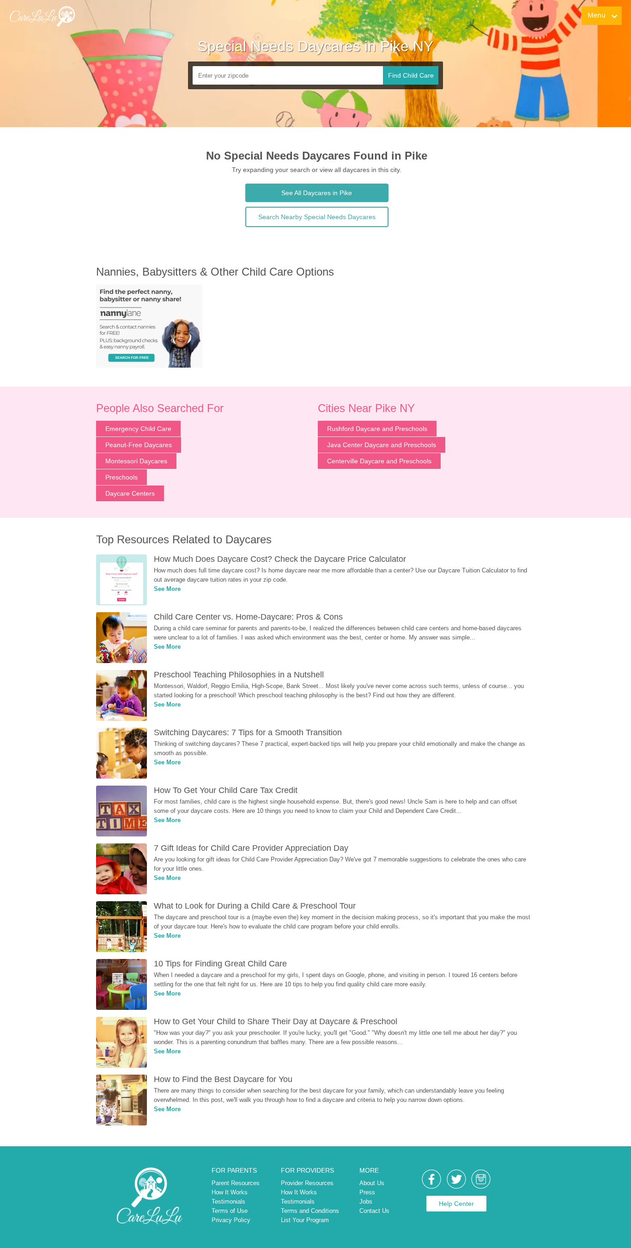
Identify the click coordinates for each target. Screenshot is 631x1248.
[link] (161, 25)
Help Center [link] (456, 1203)
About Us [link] (371, 1183)
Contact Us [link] (374, 1210)
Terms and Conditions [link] (310, 1210)
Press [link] (367, 1192)
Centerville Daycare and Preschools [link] (379, 461)
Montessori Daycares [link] (136, 461)
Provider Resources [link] (307, 1183)
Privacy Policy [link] (231, 1220)
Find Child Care (411, 75)
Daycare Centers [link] (130, 493)
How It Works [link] (230, 1192)
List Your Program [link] (305, 1220)
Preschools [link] (121, 477)
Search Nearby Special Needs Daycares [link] (317, 217)
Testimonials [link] (228, 1201)
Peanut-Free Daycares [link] (138, 445)
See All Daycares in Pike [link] (316, 193)
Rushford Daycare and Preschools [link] (377, 428)
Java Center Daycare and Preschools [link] (381, 445)
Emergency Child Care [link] (138, 428)
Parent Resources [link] (236, 1183)
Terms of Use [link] (230, 1210)
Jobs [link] (365, 1201)
